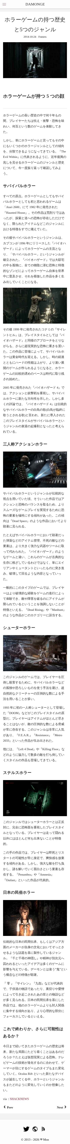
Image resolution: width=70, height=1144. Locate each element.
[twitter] (26, 1130)
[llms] (35, 1130)
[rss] (44, 1130)
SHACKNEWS (19, 1099)
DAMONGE (35, 4)
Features (42, 37)
